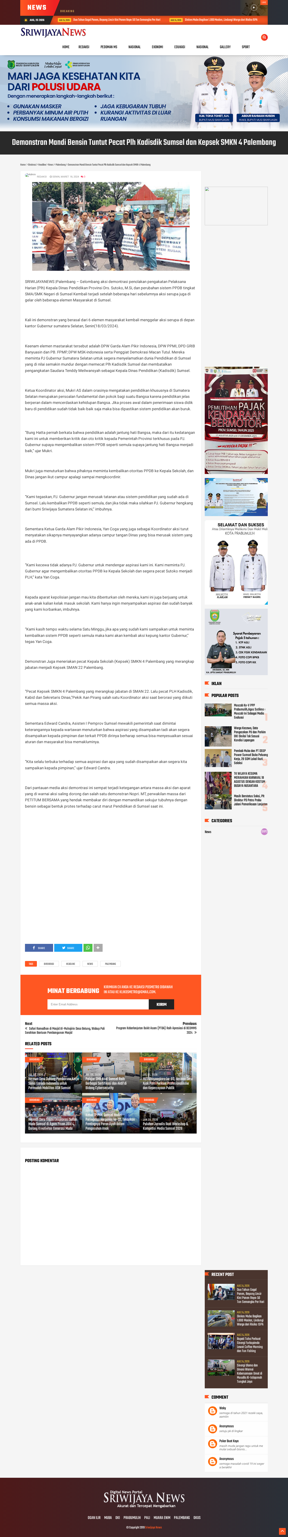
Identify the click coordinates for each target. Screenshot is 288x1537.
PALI (147, 1518)
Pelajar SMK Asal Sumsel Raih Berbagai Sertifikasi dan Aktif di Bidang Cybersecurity (106, 1084)
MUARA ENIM (162, 1518)
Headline (70, 964)
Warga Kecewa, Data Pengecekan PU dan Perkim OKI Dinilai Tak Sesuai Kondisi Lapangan (250, 734)
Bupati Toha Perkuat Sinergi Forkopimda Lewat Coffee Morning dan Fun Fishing (250, 1345)
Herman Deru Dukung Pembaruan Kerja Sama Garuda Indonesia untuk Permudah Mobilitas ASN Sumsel (53, 1084)
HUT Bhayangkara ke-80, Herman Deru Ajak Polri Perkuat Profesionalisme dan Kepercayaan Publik (168, 1084)
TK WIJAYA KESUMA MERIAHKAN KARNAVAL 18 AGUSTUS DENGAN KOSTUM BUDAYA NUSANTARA (249, 780)
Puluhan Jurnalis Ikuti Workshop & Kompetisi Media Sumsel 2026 (165, 1126)
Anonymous (226, 1426)
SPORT (246, 47)
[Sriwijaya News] (144, 1508)
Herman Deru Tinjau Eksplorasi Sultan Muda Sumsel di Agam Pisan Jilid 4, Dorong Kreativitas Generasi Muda (52, 1124)
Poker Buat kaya (228, 1441)
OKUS (197, 1518)
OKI (117, 1518)
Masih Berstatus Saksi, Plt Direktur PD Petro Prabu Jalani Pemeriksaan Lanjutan (251, 800)
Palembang (110, 964)
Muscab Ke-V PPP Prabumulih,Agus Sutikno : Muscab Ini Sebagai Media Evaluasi (249, 712)
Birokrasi (49, 964)
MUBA (108, 1518)
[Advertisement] (111, 844)
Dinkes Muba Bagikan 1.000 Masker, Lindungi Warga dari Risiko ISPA (164, 20)
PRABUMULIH (132, 1518)
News (90, 964)
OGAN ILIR (94, 1518)
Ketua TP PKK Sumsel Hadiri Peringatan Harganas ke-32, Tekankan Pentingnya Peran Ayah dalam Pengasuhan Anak (110, 1122)
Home (66, 47)
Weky (222, 1408)
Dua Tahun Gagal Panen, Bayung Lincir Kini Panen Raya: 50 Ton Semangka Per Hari (60, 20)
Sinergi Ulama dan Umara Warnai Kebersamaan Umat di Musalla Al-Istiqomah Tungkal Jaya (249, 1374)
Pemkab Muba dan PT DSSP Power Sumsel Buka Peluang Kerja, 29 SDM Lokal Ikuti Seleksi (251, 757)
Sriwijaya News (153, 1527)
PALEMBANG (182, 1518)
